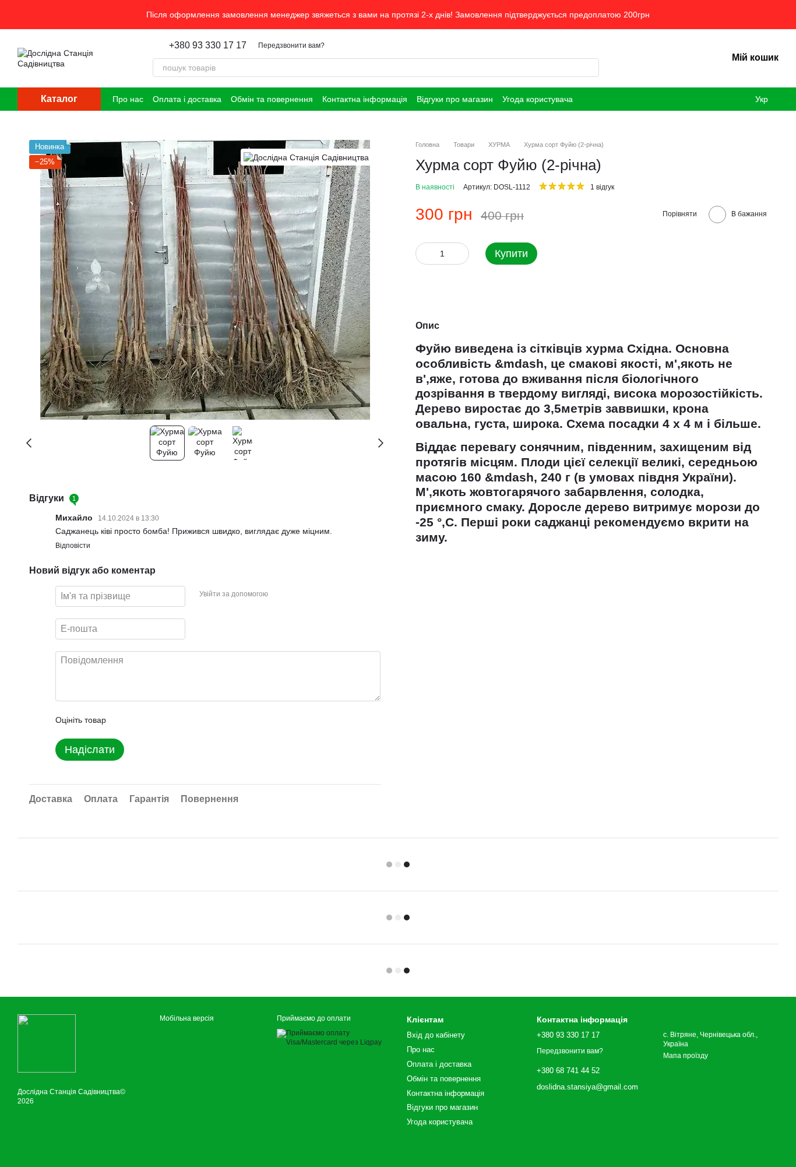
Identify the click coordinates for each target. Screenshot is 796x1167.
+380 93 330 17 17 (207, 45)
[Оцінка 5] (200, 720)
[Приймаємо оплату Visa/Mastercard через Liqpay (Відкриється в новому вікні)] (333, 1038)
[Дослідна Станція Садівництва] (306, 157)
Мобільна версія (186, 1018)
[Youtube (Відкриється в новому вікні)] (589, 99)
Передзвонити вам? (291, 45)
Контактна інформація (364, 99)
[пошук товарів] (589, 67)
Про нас (127, 99)
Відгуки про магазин (455, 99)
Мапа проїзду (685, 1056)
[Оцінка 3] (162, 720)
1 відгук (602, 187)
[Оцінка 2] (144, 720)
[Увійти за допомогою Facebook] (281, 595)
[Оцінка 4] (181, 720)
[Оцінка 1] (125, 720)
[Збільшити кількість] (460, 253)
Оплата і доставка (187, 99)
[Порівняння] (687, 58)
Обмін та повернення (272, 99)
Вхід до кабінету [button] (436, 1035)
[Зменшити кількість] (424, 253)
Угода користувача (537, 99)
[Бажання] (657, 58)
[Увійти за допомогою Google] (300, 595)
